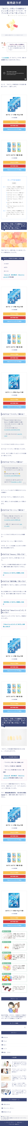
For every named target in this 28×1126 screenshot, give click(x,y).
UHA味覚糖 (5, 57)
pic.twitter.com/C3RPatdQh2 (12, 475)
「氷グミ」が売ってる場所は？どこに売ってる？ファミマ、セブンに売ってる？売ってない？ (15, 188)
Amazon (6, 275)
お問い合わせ (6, 1104)
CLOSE (14, 183)
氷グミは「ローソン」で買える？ (15, 197)
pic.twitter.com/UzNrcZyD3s (12, 430)
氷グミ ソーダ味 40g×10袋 (14, 392)
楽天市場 (13, 275)
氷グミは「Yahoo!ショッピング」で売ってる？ (15, 206)
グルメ (5, 1041)
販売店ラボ (14, 2)
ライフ (5, 1049)
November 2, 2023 (16, 482)
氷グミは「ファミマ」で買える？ (15, 192)
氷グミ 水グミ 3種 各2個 (14, 155)
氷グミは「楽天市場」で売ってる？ (15, 203)
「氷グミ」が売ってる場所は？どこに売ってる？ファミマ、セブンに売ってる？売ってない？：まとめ (15, 213)
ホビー (5, 1045)
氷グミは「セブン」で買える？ (15, 195)
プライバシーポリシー (8, 1108)
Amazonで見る (14, 122)
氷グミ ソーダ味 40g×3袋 (14, 115)
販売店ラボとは (7, 1112)
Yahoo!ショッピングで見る (14, 129)
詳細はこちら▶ (15, 1018)
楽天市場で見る (14, 125)
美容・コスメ (6, 1052)
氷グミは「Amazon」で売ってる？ (15, 199)
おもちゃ (5, 1037)
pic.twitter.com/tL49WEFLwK (12, 520)
